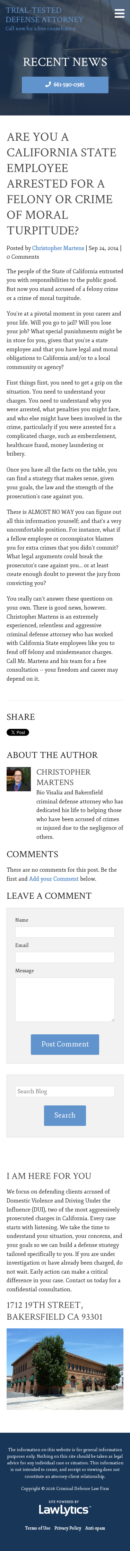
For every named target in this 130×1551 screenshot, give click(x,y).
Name (21, 920)
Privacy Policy (67, 1528)
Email (22, 945)
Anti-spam (95, 1528)
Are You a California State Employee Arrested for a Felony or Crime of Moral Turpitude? (61, 184)
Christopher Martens (58, 248)
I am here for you (49, 1176)
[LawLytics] (65, 1508)
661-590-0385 (69, 84)
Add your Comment (54, 879)
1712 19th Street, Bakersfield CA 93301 (55, 1310)
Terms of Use (37, 1528)
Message (24, 971)
